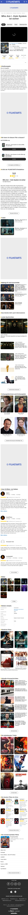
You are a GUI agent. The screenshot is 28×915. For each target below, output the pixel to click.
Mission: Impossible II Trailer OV (21, 753)
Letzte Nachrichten (7, 317)
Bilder (3, 577)
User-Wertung (11, 55)
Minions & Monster (10, 818)
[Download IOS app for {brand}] (12, 891)
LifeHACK (2, 857)
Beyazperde (21, 898)
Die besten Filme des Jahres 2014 (13, 669)
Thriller (13, 44)
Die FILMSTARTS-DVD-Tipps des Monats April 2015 (20, 379)
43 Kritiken (13, 494)
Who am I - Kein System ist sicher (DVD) (15, 144)
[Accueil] (13, 2)
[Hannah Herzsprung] (21, 425)
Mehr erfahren (4, 511)
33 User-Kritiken (14, 572)
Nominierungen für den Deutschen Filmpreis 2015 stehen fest (21, 367)
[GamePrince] (3, 518)
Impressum (12, 904)
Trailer (3, 218)
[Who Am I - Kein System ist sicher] (5, 48)
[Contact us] (19, 883)
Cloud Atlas (7, 648)
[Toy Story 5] (16, 801)
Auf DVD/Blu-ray (5, 140)
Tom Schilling (18, 49)
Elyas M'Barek (21, 413)
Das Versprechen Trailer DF (7, 770)
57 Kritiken (13, 518)
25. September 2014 (14, 43)
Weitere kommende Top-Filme (14, 872)
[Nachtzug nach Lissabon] (21, 659)
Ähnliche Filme (6, 629)
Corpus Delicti (3, 859)
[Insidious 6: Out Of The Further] (16, 821)
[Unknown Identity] (21, 639)
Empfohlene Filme (9, 13)
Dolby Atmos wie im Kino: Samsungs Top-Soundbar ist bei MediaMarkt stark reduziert (21, 689)
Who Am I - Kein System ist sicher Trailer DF (21, 220)
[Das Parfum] (7, 659)
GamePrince (9, 517)
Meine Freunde (23, 55)
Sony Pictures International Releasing (18, 610)
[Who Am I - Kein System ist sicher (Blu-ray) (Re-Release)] (3, 155)
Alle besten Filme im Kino (14, 830)
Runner (2, 861)
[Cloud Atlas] (7, 639)
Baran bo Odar (16, 46)
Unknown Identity (21, 648)
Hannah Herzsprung (21, 434)
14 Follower (8, 518)
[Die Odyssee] (3, 811)
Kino (4, 13)
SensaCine (12, 898)
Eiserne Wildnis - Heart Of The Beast (8, 854)
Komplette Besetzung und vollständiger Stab (14, 440)
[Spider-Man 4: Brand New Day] (3, 801)
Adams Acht (3, 850)
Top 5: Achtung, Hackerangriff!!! (18, 303)
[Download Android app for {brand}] (16, 891)
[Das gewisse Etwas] (5, 842)
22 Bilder (14, 601)
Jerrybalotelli (9, 556)
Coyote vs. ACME (4, 864)
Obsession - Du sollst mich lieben (23, 809)
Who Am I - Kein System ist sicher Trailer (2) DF (21, 229)
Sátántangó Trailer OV (21, 788)
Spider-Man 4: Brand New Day (9, 800)
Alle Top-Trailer (14, 792)
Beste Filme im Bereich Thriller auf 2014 (10, 670)
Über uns (5, 904)
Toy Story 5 (22, 799)
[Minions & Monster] (3, 821)
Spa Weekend (3, 868)
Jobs (8, 904)
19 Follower (8, 494)
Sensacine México (19, 900)
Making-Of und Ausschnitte (10, 282)
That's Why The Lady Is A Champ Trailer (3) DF (7, 753)
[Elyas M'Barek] (21, 404)
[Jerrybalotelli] (3, 557)
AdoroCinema (5, 900)
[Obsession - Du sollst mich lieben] (16, 811)
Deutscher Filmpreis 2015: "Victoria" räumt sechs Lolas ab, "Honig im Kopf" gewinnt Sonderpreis (21, 357)
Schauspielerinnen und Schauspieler (13, 394)
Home (2, 13)
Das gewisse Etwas (14, 836)
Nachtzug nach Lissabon (21, 668)
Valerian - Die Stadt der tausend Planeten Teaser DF (21, 770)
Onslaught (3, 852)
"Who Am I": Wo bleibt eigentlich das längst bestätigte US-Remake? (14, 337)
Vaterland (2, 866)
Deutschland (16, 607)
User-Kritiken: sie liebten (9, 489)
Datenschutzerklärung (11, 906)
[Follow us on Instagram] (15, 883)
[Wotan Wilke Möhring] (7, 425)
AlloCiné (3, 898)
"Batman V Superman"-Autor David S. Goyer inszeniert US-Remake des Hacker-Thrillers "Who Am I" (21, 345)
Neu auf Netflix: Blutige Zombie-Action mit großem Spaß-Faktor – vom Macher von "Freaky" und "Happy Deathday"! (20, 723)
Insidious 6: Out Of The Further (23, 819)
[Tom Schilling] (7, 404)
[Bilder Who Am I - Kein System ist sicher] (4, 581)
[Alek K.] (3, 494)
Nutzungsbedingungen (20, 904)
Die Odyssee (8, 808)
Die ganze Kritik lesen (14, 213)
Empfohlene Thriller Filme (17, 13)
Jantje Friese (24, 47)
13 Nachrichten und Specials (14, 389)
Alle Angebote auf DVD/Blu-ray (14, 165)
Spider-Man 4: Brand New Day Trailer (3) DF (7, 788)
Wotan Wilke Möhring (18, 50)
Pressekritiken (4, 55)
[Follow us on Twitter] (12, 883)
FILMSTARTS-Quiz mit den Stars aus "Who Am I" (21, 295)
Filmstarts (17, 55)
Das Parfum (7, 668)
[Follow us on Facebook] (8, 883)
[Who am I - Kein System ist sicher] (3, 145)
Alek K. (8, 493)
